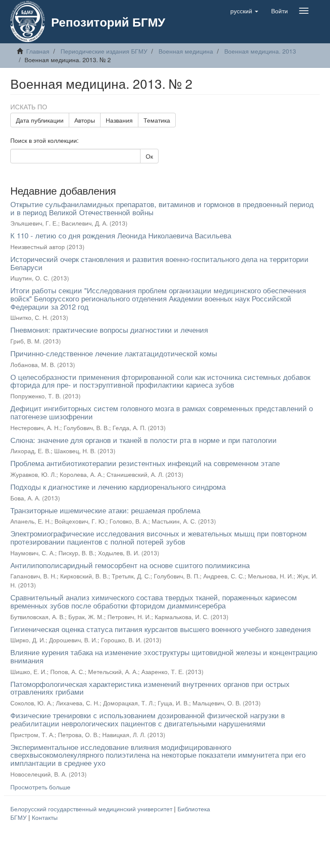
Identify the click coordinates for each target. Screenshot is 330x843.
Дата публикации (40, 120)
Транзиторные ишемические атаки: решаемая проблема (105, 510)
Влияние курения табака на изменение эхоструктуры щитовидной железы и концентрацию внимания (164, 656)
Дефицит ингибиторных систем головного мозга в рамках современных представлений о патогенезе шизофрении (161, 412)
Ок (149, 156)
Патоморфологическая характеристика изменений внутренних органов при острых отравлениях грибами (150, 687)
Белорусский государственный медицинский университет (92, 808)
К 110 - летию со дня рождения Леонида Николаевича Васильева (120, 235)
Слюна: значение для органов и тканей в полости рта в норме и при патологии (143, 439)
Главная (37, 51)
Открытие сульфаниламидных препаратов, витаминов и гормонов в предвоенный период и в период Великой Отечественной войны (162, 208)
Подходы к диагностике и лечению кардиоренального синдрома (118, 486)
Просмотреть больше (40, 787)
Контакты (45, 817)
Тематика (157, 120)
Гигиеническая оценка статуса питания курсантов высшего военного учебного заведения (160, 628)
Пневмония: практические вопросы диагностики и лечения (109, 329)
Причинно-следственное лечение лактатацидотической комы (113, 353)
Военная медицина (186, 51)
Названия (119, 120)
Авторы (84, 120)
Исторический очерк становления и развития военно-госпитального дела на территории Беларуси (159, 262)
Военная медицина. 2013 (260, 51)
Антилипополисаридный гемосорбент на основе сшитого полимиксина (130, 565)
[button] (244, 10)
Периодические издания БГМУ (104, 51)
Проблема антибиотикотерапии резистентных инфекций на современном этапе (145, 463)
